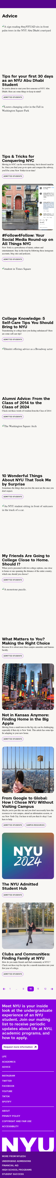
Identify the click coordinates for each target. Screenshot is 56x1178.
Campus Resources (35, 825)
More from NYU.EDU (14, 1156)
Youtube (7, 1091)
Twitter (7, 1080)
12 (45, 988)
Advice (6, 1067)
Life (4, 1056)
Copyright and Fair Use (17, 1121)
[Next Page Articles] (52, 988)
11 (38, 988)
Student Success (13, 1174)
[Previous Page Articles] (4, 988)
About (6, 1110)
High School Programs (17, 1170)
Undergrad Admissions (16, 1161)
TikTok (6, 1096)
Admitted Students (13, 97)
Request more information (18, 1047)
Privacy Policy (11, 1116)
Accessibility (10, 1126)
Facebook (8, 1086)
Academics (8, 1061)
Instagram (8, 1075)
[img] (28, 48)
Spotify (6, 1101)
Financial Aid (10, 1165)
